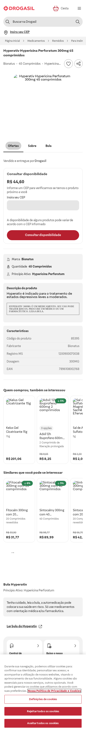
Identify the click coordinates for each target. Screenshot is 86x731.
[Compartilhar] (78, 63)
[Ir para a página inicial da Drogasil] (18, 8)
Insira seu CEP (16, 197)
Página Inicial (12, 40)
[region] (43, 692)
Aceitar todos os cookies (43, 723)
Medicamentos (36, 40)
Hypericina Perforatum (48, 274)
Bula (49, 146)
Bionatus (28, 259)
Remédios (58, 40)
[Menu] (79, 8)
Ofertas (13, 146)
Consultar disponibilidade (43, 235)
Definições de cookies (43, 699)
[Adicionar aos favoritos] (68, 63)
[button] (43, 103)
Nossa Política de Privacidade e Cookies (54, 690)
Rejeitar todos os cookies (43, 711)
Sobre (32, 146)
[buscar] (77, 22)
